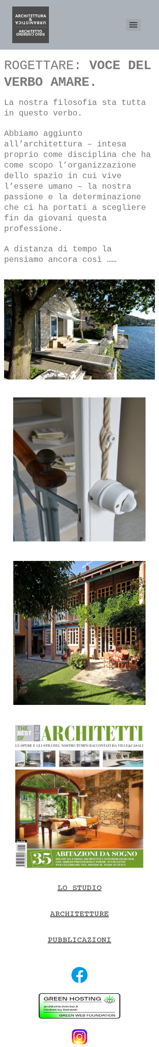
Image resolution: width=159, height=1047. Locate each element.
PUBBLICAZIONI (79, 940)
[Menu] (133, 25)
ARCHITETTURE (79, 914)
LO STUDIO (79, 888)
